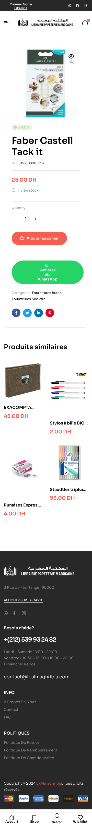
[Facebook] (77, 6)
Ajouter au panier (43, 238)
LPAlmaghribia (49, 783)
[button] (71, 59)
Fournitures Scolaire (28, 299)
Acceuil (11, 821)
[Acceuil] (11, 817)
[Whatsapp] (70, 6)
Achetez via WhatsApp (47, 274)
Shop (34, 821)
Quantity (19, 208)
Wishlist (80, 821)
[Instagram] (85, 6)
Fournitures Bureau (47, 293)
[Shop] (34, 817)
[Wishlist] (80, 817)
